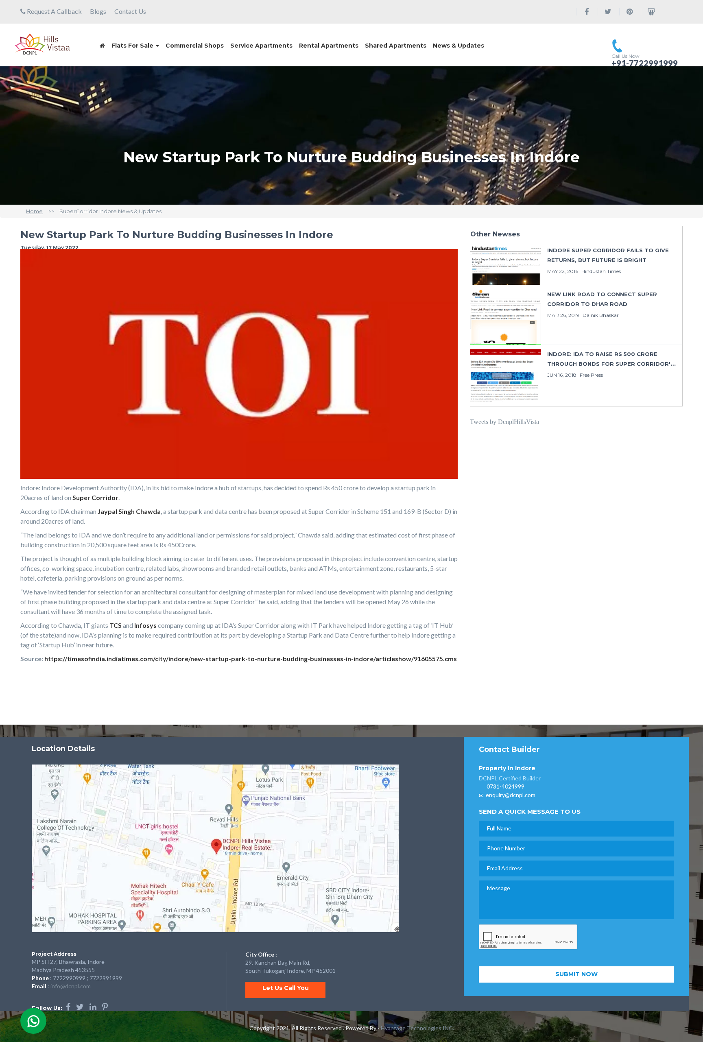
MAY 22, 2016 (562, 271)
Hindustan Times (601, 271)
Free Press (591, 375)
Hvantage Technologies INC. (417, 1028)
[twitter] (80, 1006)
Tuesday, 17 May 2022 (49, 248)
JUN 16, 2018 (561, 375)
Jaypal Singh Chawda (129, 511)
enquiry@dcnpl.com (510, 794)
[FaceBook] (68, 1006)
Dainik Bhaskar (601, 315)
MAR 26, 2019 (563, 315)
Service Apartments (261, 45)
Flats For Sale (133, 45)
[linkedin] (92, 1006)
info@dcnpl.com (70, 986)
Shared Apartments (395, 45)
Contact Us (130, 11)
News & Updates (458, 45)
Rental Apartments (328, 45)
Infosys (145, 625)
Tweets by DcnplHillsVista (504, 421)
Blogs (98, 11)
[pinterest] (105, 1006)
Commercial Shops (195, 45)
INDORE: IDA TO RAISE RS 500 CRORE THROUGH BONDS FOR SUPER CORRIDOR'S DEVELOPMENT (610, 364)
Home (34, 211)
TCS (115, 625)
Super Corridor (95, 497)
